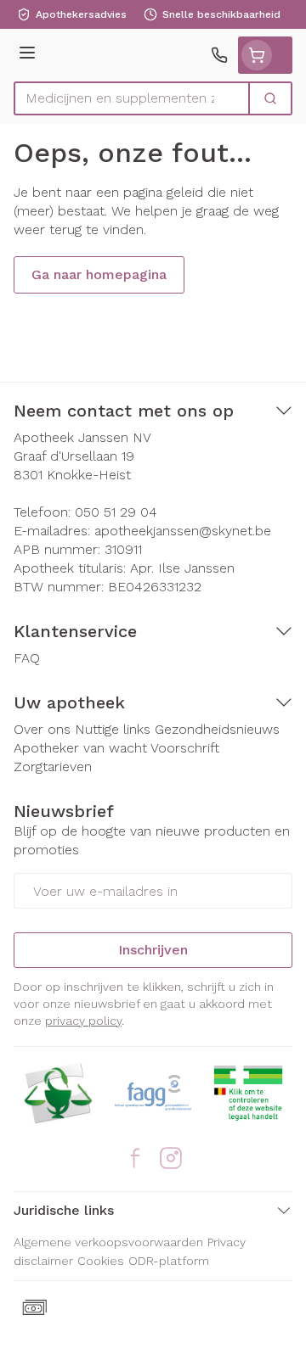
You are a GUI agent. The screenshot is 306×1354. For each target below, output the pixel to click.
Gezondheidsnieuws (217, 729)
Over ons (42, 729)
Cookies (100, 1260)
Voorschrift (184, 748)
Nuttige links (112, 729)
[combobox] (132, 98)
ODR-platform (168, 1260)
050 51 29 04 (116, 512)
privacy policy (83, 1020)
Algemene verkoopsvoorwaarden (108, 1242)
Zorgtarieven (53, 766)
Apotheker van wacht (80, 748)
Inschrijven (153, 950)
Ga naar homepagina (99, 274)
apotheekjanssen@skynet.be (182, 531)
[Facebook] (135, 1158)
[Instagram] (171, 1158)
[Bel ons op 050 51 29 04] (219, 55)
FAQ (27, 658)
